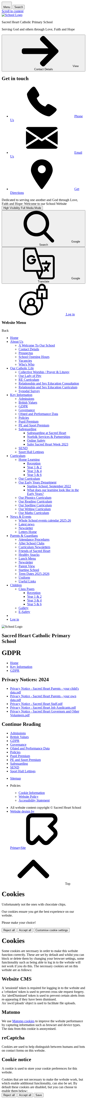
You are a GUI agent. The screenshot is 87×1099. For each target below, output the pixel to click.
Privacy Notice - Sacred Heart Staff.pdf (36, 704)
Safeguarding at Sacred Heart (46, 433)
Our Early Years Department (37, 482)
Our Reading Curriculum (35, 501)
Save (38, 1095)
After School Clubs (31, 543)
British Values (28, 402)
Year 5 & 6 (34, 475)
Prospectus (26, 353)
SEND (23, 448)
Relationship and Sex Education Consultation (49, 383)
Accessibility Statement (34, 800)
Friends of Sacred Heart (34, 551)
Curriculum (17, 456)
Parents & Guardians (24, 535)
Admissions (26, 398)
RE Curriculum (29, 379)
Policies (24, 417)
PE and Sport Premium (34, 425)
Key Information (21, 395)
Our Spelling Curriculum (35, 505)
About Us (16, 341)
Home (14, 338)
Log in (14, 619)
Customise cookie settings (51, 930)
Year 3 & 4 (34, 471)
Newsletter (26, 528)
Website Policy (28, 796)
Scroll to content (12, 11)
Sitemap (15, 778)
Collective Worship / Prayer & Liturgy (44, 372)
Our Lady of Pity (30, 376)
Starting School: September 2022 (49, 486)
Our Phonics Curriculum (35, 497)
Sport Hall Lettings (31, 452)
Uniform (24, 577)
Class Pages (26, 589)
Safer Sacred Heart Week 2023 (47, 444)
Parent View (27, 566)
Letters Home (28, 532)
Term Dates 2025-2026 (34, 574)
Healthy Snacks (29, 554)
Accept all (25, 930)
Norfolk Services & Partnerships (48, 437)
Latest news (26, 524)
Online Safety (36, 440)
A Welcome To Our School (37, 345)
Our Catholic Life (22, 368)
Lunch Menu (27, 558)
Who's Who (26, 364)
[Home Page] (12, 15)
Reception (34, 463)
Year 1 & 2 (34, 467)
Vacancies (25, 360)
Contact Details (29, 349)
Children (16, 585)
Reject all (9, 930)
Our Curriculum (29, 478)
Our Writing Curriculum (35, 509)
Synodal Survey (29, 391)
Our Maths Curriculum (34, 513)
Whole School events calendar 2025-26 (45, 520)
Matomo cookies (23, 1021)
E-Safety (24, 612)
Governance (27, 410)
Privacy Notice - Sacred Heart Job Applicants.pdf (43, 707)
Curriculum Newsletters (34, 547)
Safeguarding (27, 429)
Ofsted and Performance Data (38, 414)
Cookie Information (32, 793)
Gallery (24, 608)
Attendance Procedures (34, 539)
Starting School (29, 570)
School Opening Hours (34, 357)
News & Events (20, 516)
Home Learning (29, 459)
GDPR (23, 406)
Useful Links (27, 581)
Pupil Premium (28, 421)
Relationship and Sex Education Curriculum (48, 387)
